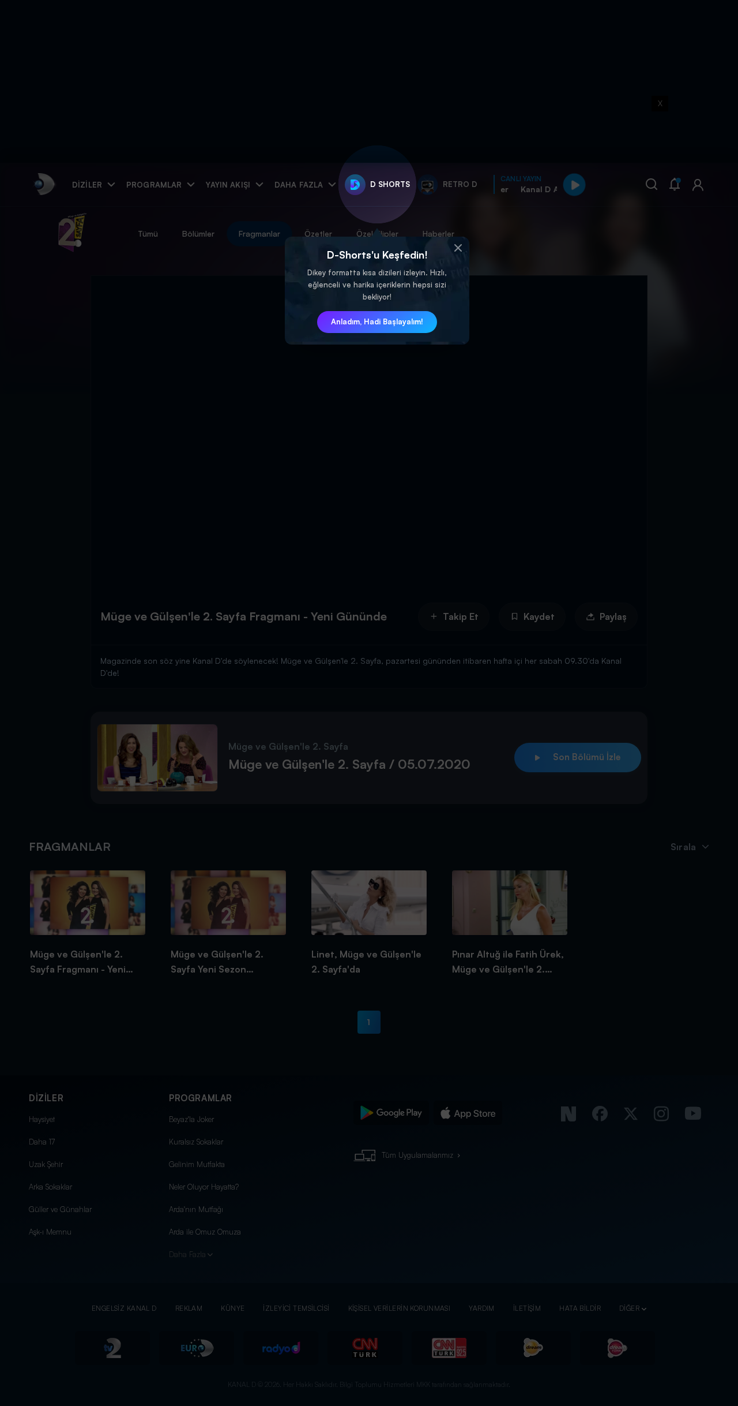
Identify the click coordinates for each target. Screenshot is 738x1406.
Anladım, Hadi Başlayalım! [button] (377, 321)
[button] (458, 248)
